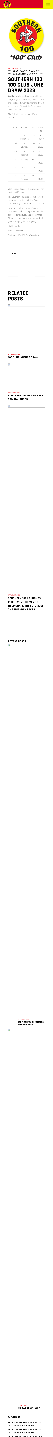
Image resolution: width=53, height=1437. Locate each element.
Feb (21, 1422)
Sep (19, 1432)
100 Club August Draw (23, 357)
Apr (30, 1422)
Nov (28, 1432)
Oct (24, 1432)
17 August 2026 (14, 595)
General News (18, 72)
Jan (16, 1422)
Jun (40, 1422)
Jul (10, 1425)
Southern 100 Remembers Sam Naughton (25, 397)
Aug (14, 1425)
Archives (23, 70)
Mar (25, 1422)
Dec (33, 1432)
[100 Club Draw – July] (12, 1407)
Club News (36, 70)
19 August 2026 (14, 392)
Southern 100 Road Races (23, 75)
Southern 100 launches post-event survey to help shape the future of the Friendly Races (26, 603)
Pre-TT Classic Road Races (32, 73)
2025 (10, 1429)
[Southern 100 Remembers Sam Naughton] (26, 375)
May (35, 1422)
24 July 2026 (22, 1406)
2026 (10, 1422)
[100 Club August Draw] (26, 327)
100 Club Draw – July (29, 1408)
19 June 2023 (13, 68)
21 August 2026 (14, 354)
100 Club (11, 70)
